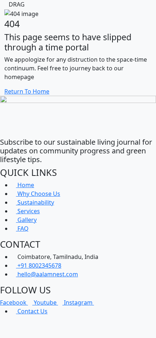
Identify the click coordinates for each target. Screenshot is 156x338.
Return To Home (26, 91)
